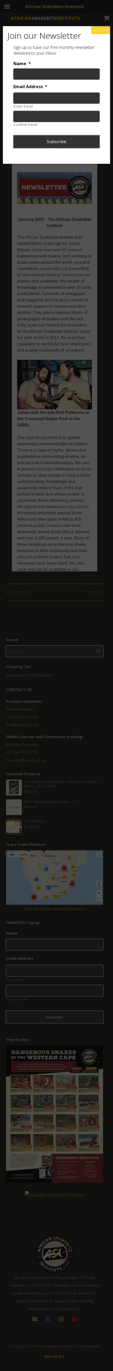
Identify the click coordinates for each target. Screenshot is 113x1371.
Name (22, 63)
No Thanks (100, 30)
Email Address (30, 86)
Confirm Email (25, 124)
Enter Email (23, 106)
